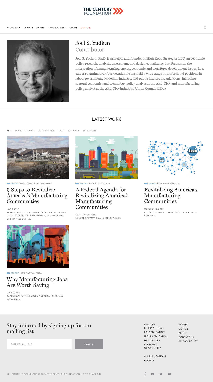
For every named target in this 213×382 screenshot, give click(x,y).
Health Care (152, 340)
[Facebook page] (145, 374)
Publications (57, 27)
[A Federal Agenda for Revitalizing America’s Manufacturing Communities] (106, 157)
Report (29, 130)
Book (18, 130)
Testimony (89, 130)
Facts (61, 130)
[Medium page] (169, 374)
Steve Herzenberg (35, 216)
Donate (86, 27)
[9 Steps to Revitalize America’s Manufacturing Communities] (38, 157)
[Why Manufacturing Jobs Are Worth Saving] (38, 246)
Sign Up (89, 344)
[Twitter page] (161, 374)
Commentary (45, 130)
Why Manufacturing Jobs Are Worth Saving (37, 282)
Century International (153, 326)
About (73, 27)
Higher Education (156, 336)
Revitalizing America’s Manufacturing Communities (171, 195)
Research (13, 27)
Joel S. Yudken (15, 216)
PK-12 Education (154, 332)
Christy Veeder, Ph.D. (19, 219)
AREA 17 (96, 374)
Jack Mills (52, 216)
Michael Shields (58, 212)
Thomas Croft (39, 212)
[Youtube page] (152, 374)
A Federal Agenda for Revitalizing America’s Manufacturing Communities (102, 198)
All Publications (155, 356)
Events (41, 27)
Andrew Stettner (20, 212)
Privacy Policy (188, 341)
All (9, 130)
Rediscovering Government (36, 184)
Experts (28, 27)
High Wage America (99, 184)
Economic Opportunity (152, 346)
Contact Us (186, 337)
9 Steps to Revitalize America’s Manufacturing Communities (37, 195)
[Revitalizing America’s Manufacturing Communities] (175, 157)
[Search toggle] (205, 27)
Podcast (73, 130)
